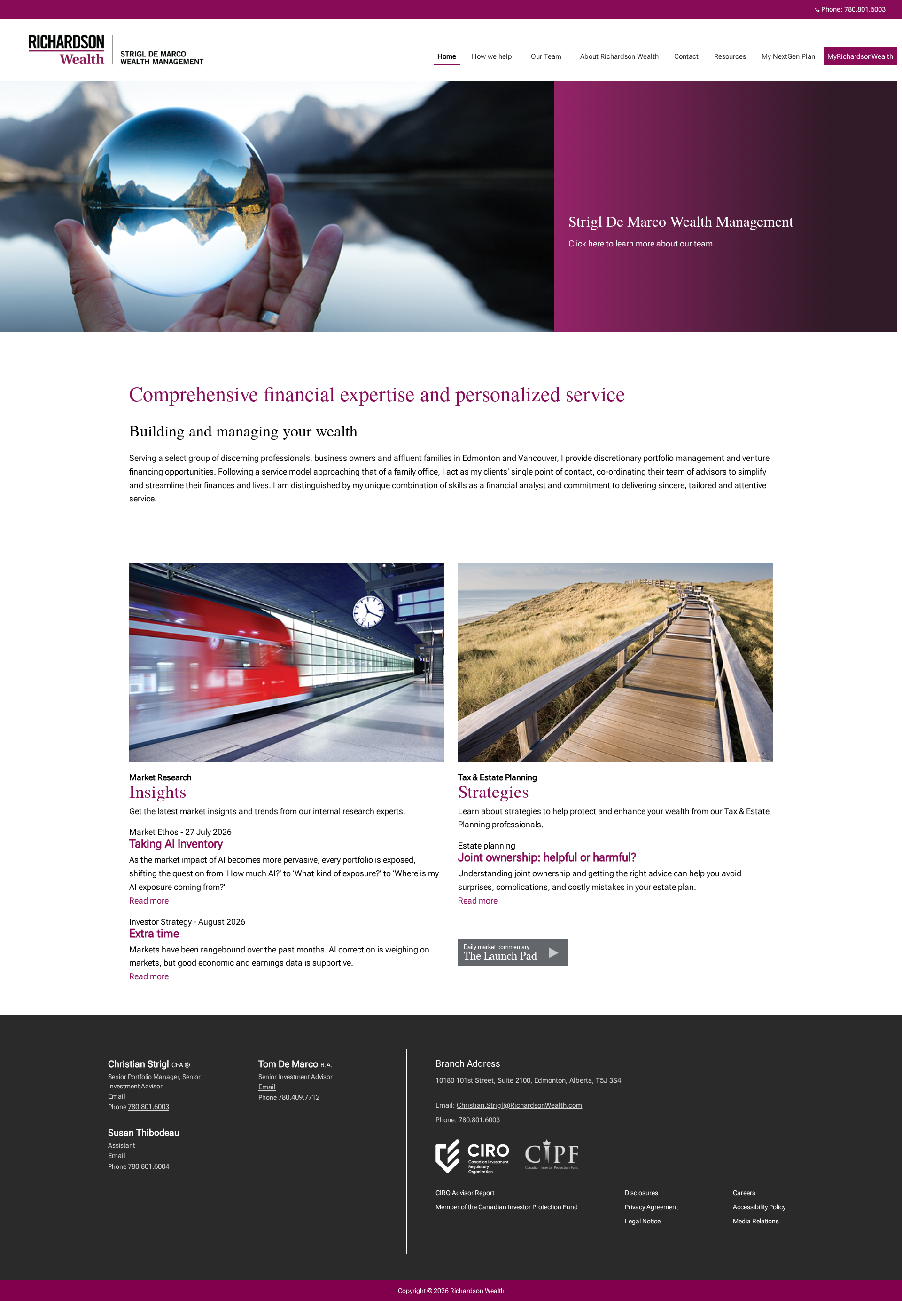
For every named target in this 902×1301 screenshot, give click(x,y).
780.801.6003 (865, 9)
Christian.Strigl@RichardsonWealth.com (519, 1105)
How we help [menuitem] (488, 58)
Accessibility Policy (759, 1207)
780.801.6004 (148, 1166)
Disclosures (641, 1193)
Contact (686, 56)
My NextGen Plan (788, 56)
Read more (149, 900)
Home (446, 56)
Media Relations (756, 1221)
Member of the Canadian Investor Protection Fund (506, 1207)
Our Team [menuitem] (542, 58)
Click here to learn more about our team (640, 243)
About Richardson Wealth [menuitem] (616, 58)
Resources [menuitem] (726, 58)
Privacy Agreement (651, 1207)
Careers (744, 1193)
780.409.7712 (298, 1097)
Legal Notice (643, 1221)
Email (116, 1096)
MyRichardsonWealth (860, 56)
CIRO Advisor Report (464, 1193)
